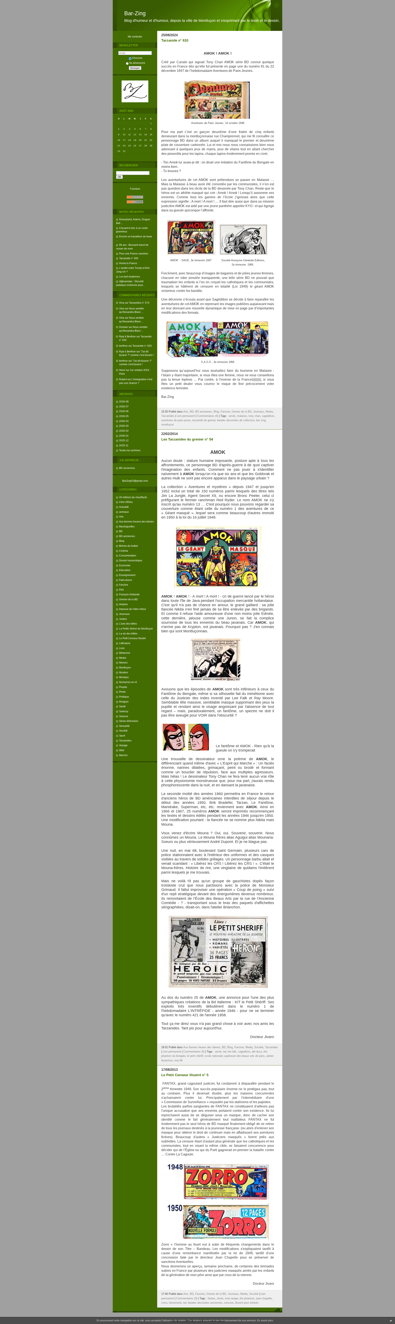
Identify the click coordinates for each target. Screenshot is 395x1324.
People (123, 687)
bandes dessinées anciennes (205, 1302)
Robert (123, 379)
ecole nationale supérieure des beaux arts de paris (235, 1056)
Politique (124, 696)
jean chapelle (264, 1298)
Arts (121, 516)
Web (121, 750)
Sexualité (124, 726)
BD (121, 531)
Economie (124, 565)
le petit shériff (195, 1056)
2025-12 (124, 440)
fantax (211, 1298)
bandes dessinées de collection (235, 420)
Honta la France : (128, 263)
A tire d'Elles (126, 502)
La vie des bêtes (128, 633)
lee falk (232, 1051)
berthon (123, 345)
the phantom (247, 1298)
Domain (123, 327)
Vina (121, 302)
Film (121, 589)
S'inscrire (137, 58)
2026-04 (124, 421)
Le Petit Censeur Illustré (132, 638)
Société (123, 730)
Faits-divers (125, 580)
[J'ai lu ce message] (391, 1320)
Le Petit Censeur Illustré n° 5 (184, 1075)
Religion (124, 701)
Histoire (123, 604)
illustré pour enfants (247, 1302)
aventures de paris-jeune (176, 420)
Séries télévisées (128, 721)
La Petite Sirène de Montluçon (136, 628)
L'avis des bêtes (128, 623)
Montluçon (125, 667)
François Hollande (129, 594)
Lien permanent (186, 416)
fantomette (175, 1302)
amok (232, 416)
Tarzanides (125, 740)
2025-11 (123, 445)
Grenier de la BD (128, 599)
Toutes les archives (130, 450)
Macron (123, 755)
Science (123, 716)
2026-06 (124, 411)
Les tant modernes (129, 276)
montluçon (167, 424)
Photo (122, 691)
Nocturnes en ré (128, 682)
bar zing (261, 420)
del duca (257, 1051)
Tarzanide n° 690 (128, 258)
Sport (122, 735)
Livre (122, 648)
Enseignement (127, 575)
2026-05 (124, 416)
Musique (124, 677)
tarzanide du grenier (203, 420)
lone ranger (231, 1298)
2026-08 (124, 401)
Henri (122, 370)
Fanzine (123, 584)
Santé (122, 706)
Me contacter (135, 36)
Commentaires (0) (207, 416)
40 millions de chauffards (133, 497)
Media (122, 657)
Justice (123, 619)
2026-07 (124, 406)
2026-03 (124, 425)
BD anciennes (127, 468)
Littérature (124, 643)
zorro (164, 1302)
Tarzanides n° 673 (139, 302)
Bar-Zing (135, 13)
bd (224, 1051)
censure (229, 1302)
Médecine (124, 653)
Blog (121, 541)
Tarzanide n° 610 (174, 40)
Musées (123, 672)
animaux (124, 511)
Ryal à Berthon (127, 336)
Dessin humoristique (130, 560)
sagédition (268, 416)
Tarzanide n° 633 (142, 345)
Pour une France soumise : (134, 253)
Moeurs (123, 662)
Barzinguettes (127, 526)
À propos (135, 188)
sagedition (244, 1051)
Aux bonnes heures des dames (136, 521)
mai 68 (178, 1060)
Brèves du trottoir (128, 545)
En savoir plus (265, 1320)
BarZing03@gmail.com (135, 480)
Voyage (123, 745)
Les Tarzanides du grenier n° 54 (187, 439)
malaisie (242, 416)
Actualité (124, 507)
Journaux (124, 614)
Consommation (127, 555)
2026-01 (124, 435)
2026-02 (124, 430)
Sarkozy (123, 711)
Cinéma (123, 550)
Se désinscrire (137, 63)
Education (124, 570)
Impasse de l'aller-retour (132, 609)
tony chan (254, 416)
